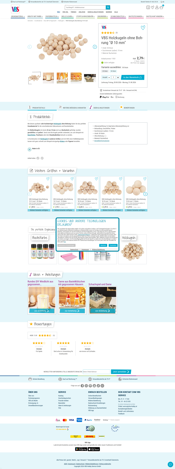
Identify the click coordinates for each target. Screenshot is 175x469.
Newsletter (61, 403)
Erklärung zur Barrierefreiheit (97, 408)
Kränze (62, 141)
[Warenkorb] (161, 7)
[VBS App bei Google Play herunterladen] (81, 449)
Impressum (85, 249)
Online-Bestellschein (94, 396)
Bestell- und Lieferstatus (126, 411)
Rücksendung (92, 405)
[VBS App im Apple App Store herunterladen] (94, 449)
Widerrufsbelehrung (94, 401)
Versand (142, 63)
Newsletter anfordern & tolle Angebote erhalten (63, 372)
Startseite (30, 21)
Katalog (60, 396)
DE (163, 2)
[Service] (148, 7)
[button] (30, 47)
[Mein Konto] (157, 7)
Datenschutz (74, 249)
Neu (58, 12)
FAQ (59, 408)
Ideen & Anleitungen (96, 12)
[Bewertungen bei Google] (63, 428)
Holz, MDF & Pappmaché (50, 21)
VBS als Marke (33, 401)
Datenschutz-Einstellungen (96, 403)
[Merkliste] (152, 7)
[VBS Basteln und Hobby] (15, 9)
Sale (116, 12)
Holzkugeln (61, 21)
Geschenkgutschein (64, 398)
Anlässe (82, 12)
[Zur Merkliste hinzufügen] (143, 27)
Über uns (31, 396)
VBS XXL (65, 12)
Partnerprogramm (34, 398)
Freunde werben (63, 401)
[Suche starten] (108, 7)
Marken (109, 12)
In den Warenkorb (131, 77)
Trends (73, 12)
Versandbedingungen (95, 398)
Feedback (121, 414)
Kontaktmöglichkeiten (125, 409)
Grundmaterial (38, 21)
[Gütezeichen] (90, 428)
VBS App (91, 410)
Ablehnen (103, 245)
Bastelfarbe (31, 135)
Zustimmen (113, 245)
